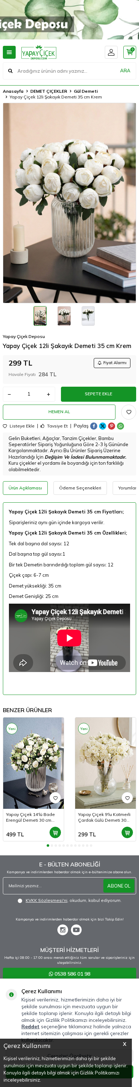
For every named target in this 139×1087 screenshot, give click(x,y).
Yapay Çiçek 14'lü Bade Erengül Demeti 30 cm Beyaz (30, 817)
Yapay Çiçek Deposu (24, 336)
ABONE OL (118, 886)
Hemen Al (59, 411)
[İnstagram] (62, 929)
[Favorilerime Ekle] (55, 797)
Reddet (30, 1026)
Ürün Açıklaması (25, 488)
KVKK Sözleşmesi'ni (46, 900)
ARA (125, 70)
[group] (69, 203)
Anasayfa (13, 91)
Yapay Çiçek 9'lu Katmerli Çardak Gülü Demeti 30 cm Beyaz (104, 817)
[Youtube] (76, 929)
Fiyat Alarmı (115, 362)
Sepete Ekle (98, 393)
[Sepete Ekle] (55, 832)
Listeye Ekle (22, 426)
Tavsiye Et (57, 426)
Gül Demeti (86, 91)
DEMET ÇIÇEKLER (48, 91)
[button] (48, 845)
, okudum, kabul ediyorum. (74, 900)
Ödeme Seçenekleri (80, 488)
